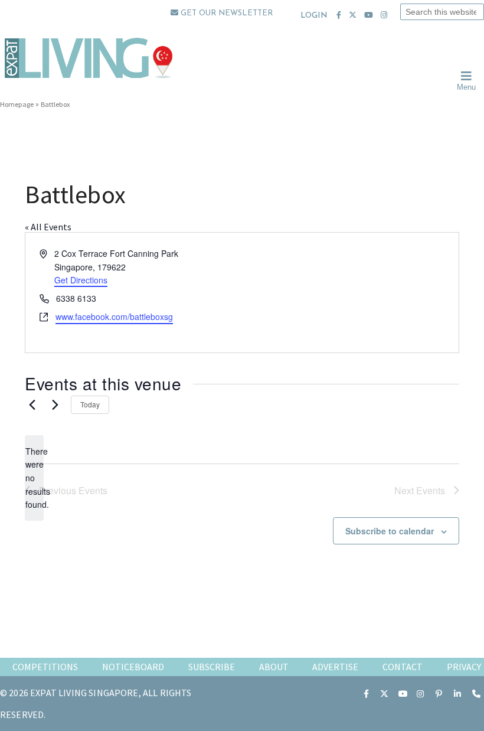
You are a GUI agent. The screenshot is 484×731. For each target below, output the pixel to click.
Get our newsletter (225, 13)
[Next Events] (55, 404)
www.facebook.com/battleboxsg (114, 316)
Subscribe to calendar (389, 531)
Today (90, 404)
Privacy (464, 667)
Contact (402, 667)
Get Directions (80, 280)
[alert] (34, 478)
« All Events (48, 227)
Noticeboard (133, 667)
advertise (335, 667)
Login (313, 15)
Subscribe (211, 667)
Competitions (45, 667)
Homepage (17, 104)
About (274, 667)
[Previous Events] (32, 404)
